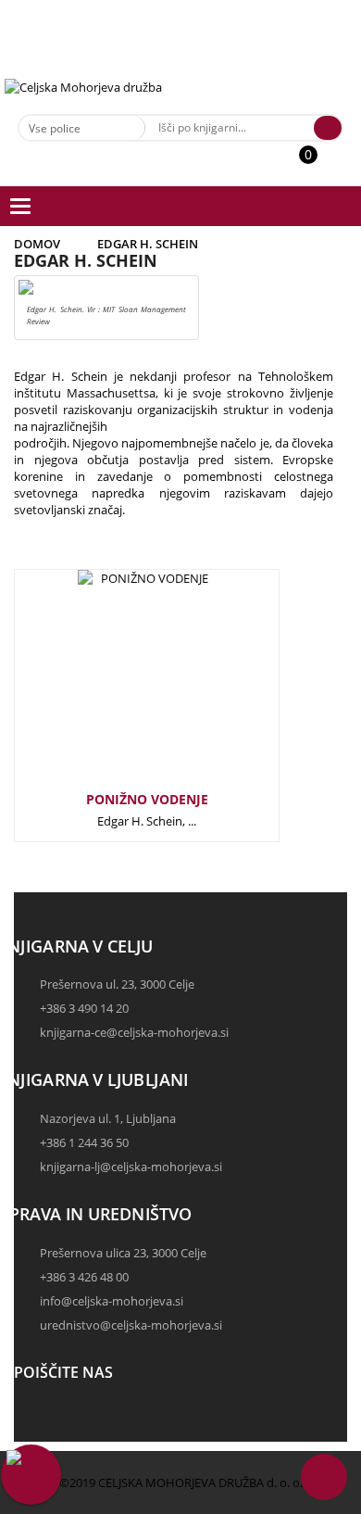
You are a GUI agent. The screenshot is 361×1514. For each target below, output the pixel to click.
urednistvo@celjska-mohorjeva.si (131, 1325)
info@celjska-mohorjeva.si (111, 1301)
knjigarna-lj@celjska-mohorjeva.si (131, 1166)
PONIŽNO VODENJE (147, 799)
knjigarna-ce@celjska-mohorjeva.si (134, 1032)
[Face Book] (32, 1416)
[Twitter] (32, 1433)
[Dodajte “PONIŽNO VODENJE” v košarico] (117, 685)
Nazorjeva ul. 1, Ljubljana (108, 1118)
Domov (37, 243)
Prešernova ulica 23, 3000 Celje (123, 1252)
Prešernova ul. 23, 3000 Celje (117, 984)
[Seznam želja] (328, 164)
